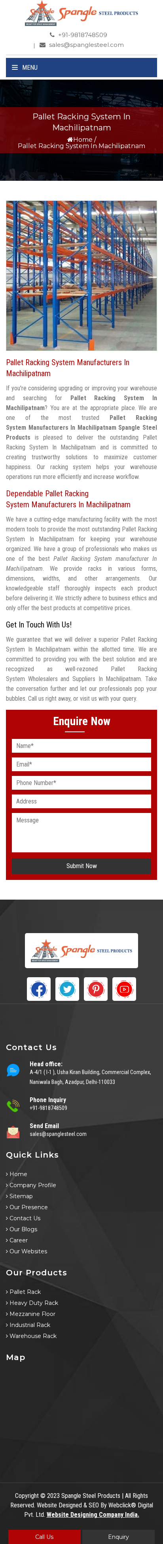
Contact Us (24, 1218)
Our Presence (28, 1207)
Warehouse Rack (32, 1336)
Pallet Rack (24, 1291)
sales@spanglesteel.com (85, 44)
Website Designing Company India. (93, 1514)
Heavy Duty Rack (33, 1302)
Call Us (44, 1536)
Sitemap (20, 1196)
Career (18, 1240)
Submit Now (81, 866)
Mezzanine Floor (31, 1314)
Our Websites (27, 1251)
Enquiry (118, 1536)
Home (83, 139)
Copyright (27, 1495)
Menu (29, 67)
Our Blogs (22, 1229)
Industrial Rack (29, 1325)
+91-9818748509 (82, 35)
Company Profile (32, 1185)
